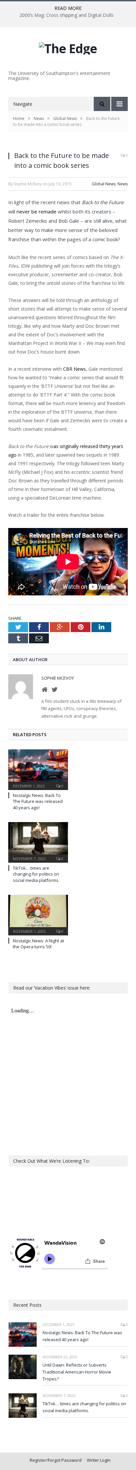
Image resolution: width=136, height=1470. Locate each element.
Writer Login (99, 1460)
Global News (104, 184)
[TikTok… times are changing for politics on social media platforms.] (38, 841)
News (123, 184)
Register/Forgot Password (56, 1460)
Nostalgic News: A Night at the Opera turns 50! (38, 944)
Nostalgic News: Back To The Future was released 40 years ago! (38, 801)
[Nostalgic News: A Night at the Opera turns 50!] (38, 914)
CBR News (74, 369)
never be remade (36, 211)
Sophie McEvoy (57, 678)
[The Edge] (68, 46)
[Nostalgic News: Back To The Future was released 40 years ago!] (38, 768)
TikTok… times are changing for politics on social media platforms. (36, 874)
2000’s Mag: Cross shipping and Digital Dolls (66, 15)
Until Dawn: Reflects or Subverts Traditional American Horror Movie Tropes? (77, 1372)
